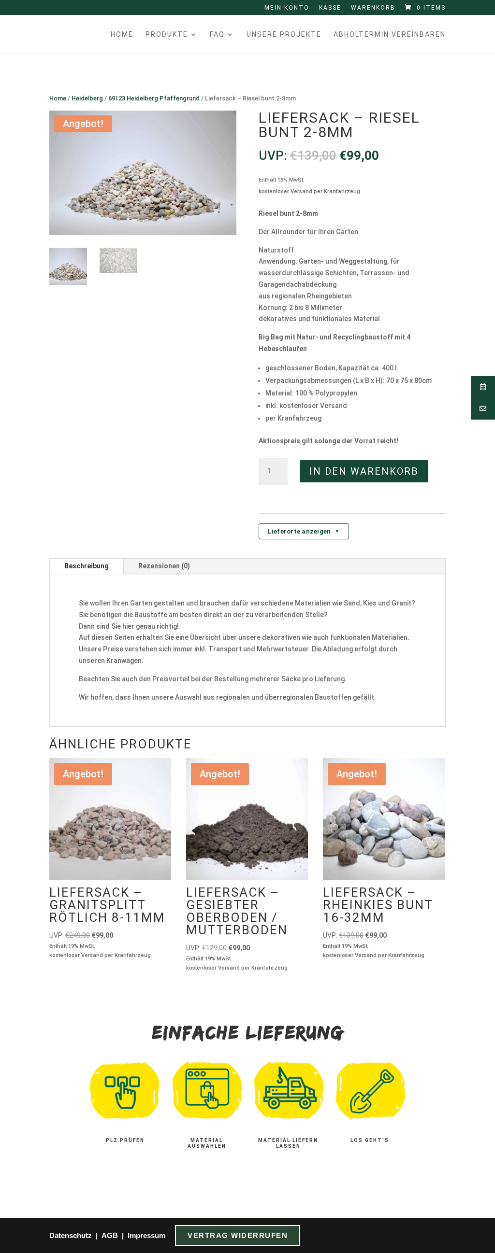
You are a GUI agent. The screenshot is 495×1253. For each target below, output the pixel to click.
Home (122, 34)
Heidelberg (87, 98)
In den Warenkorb (364, 471)
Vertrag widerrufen (238, 1235)
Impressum (146, 1235)
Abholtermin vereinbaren (390, 34)
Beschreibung (86, 566)
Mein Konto (286, 8)
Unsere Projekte (284, 34)
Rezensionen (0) (164, 566)
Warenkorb (373, 8)
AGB (110, 1235)
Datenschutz (70, 1235)
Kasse (330, 8)
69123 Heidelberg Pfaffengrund (154, 98)
